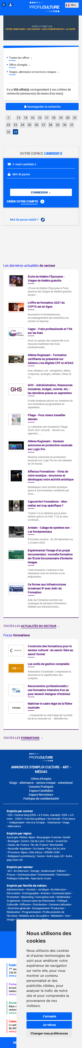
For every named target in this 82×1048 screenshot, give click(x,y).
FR (72, 4)
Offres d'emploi (18, 65)
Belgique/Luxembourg (21, 856)
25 (29, 125)
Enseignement (40, 908)
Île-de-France (39, 845)
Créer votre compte (23, 201)
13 (18, 118)
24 (22, 125)
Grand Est (61, 841)
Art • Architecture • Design (23, 871)
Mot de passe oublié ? (24, 219)
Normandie (56, 845)
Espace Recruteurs (41, 794)
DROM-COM (52, 852)
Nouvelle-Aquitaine (19, 848)
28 (50, 125)
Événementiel (46, 874)
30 (64, 125)
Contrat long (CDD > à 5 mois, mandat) (37, 815)
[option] (41, 684)
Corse (49, 841)
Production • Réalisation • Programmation (36, 910)
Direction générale (19, 908)
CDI (10, 815)
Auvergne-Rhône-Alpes (21, 837)
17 (46, 118)
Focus (16, 635)
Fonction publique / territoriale (42, 818)
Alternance (14, 826)
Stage (65, 822)
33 (15, 132)
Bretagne (13, 841)
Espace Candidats (41, 791)
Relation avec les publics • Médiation (41, 916)
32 (8, 132)
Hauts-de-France (18, 845)
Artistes (45, 893)
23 (15, 125)
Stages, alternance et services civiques (33, 72)
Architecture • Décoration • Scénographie (37, 891)
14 (25, 118)
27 (43, 125)
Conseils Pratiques (41, 787)
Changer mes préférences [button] (49, 1033)
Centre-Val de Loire (32, 841)
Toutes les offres (19, 57)
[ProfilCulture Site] (4, 5)
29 (57, 125)
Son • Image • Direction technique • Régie (39, 917)
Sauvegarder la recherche (43, 107)
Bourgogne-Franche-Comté (53, 837)
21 (75, 118)
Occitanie (38, 848)
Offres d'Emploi (41, 779)
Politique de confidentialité (41, 798)
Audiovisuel (48, 871)
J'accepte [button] (49, 1016)
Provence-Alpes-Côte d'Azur (25, 852)
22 (8, 125)
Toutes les (29, 626)
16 (39, 118)
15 (32, 118)
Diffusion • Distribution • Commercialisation (45, 904)
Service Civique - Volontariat (43, 822)
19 (60, 118)
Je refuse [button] (49, 1025)
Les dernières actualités (29, 265)
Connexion (39, 192)
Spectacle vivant (41, 878)
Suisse (41, 856)
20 (67, 118)
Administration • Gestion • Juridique (28, 889)
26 (36, 125)
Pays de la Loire (55, 848)
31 (71, 125)
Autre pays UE (55, 856)
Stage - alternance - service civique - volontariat (41, 783)
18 (53, 118)
